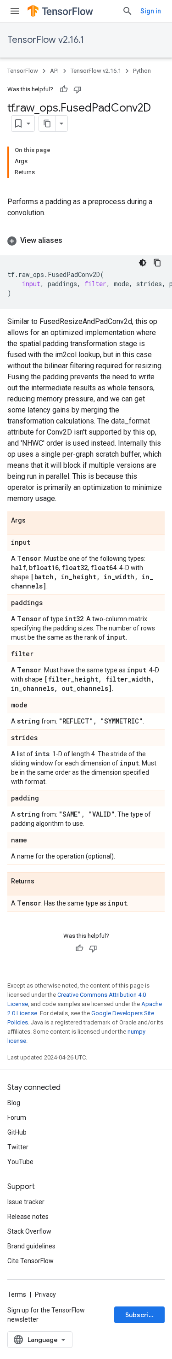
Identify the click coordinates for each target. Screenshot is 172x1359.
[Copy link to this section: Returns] (43, 881)
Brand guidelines (31, 1246)
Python (142, 70)
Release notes (28, 1216)
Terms (16, 1294)
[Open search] (127, 11)
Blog (13, 1102)
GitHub (17, 1132)
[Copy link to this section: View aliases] (71, 240)
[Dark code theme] (142, 262)
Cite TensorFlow (30, 1261)
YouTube (20, 1161)
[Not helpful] (77, 89)
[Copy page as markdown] (47, 123)
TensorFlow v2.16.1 (45, 40)
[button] (86, 240)
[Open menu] (15, 11)
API (54, 70)
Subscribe (141, 1315)
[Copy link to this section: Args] (35, 520)
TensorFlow (22, 70)
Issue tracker (25, 1202)
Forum (16, 1117)
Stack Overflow (29, 1231)
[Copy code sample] (157, 262)
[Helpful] (64, 89)
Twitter (17, 1147)
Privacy (45, 1294)
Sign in (150, 11)
